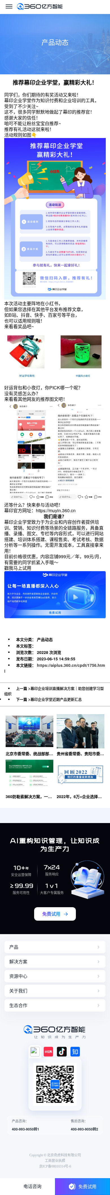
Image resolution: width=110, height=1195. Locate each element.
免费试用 (87, 1186)
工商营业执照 (55, 1161)
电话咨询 (32, 1186)
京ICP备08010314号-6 (55, 1166)
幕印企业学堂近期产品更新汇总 (56, 699)
